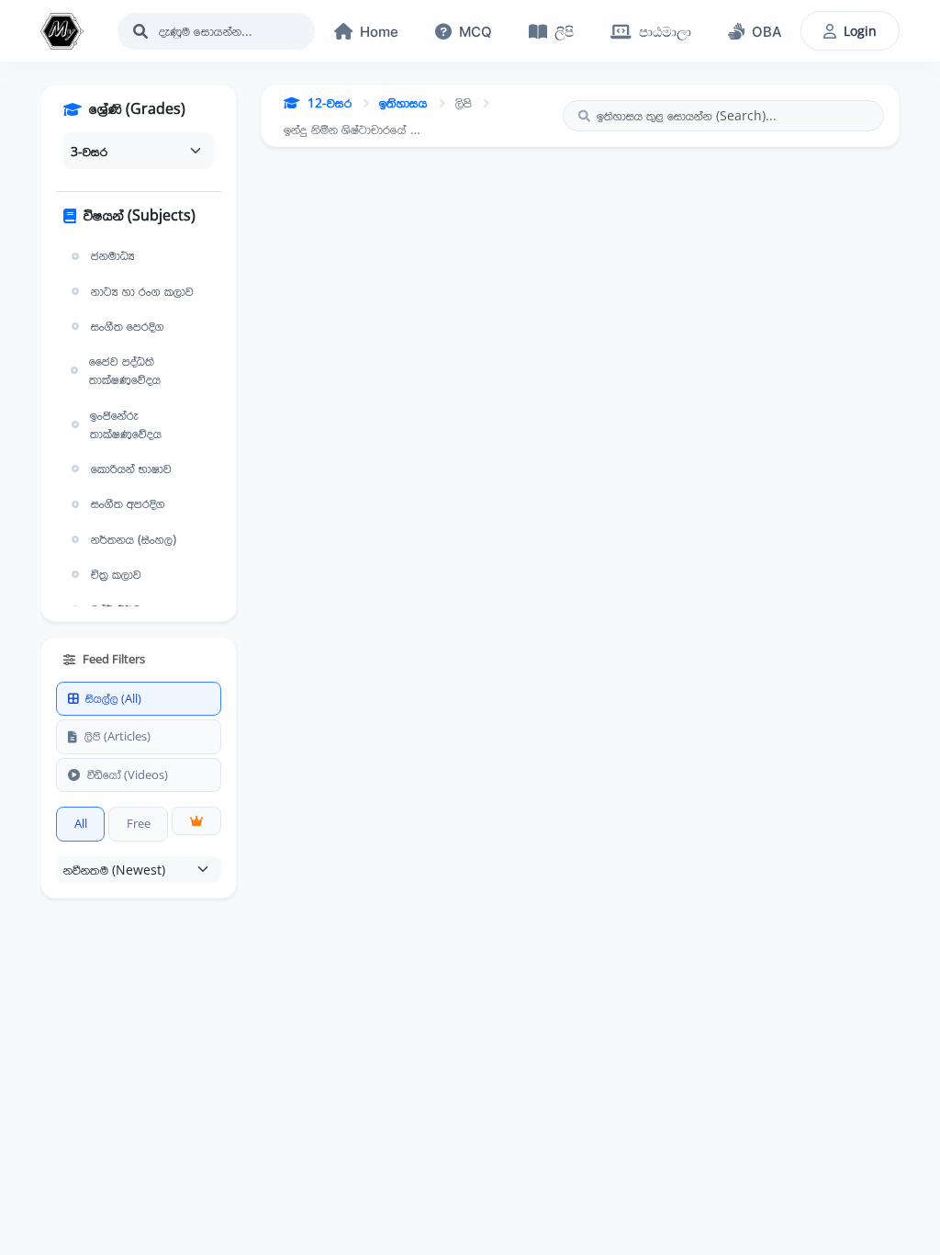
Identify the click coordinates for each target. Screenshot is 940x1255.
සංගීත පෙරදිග (127, 326)
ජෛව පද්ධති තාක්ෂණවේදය (125, 370)
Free (139, 823)
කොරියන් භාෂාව (131, 468)
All (80, 823)
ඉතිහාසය (403, 102)
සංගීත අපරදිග (128, 503)
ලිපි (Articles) (117, 736)
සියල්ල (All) (113, 698)
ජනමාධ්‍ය (113, 255)
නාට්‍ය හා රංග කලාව (142, 291)
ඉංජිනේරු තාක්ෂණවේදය (126, 424)
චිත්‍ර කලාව (116, 574)
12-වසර (330, 102)
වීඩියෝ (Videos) (127, 774)
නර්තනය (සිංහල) (133, 539)
